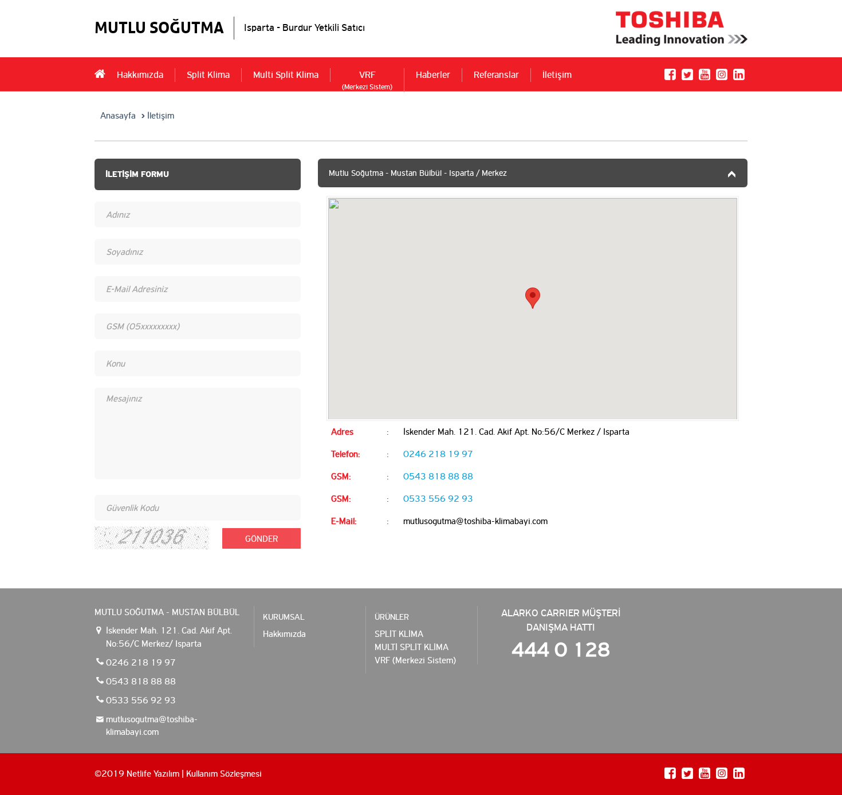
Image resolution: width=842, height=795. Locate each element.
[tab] (532, 173)
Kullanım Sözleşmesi (224, 774)
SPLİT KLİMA (399, 634)
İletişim (557, 74)
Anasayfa (118, 116)
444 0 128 (561, 649)
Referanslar (496, 74)
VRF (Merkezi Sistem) (415, 660)
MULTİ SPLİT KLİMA (411, 647)
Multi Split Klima (285, 74)
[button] (532, 173)
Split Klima (208, 74)
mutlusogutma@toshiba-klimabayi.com (152, 726)
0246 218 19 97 (438, 453)
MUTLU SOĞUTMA (159, 27)
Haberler (433, 74)
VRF (367, 80)
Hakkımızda (140, 74)
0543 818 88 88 (438, 476)
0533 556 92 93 (438, 498)
